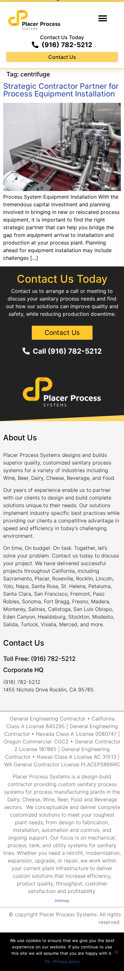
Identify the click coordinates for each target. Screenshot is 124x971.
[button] (102, 18)
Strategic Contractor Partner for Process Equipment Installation (61, 90)
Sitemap (62, 900)
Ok (47, 961)
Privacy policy (66, 961)
